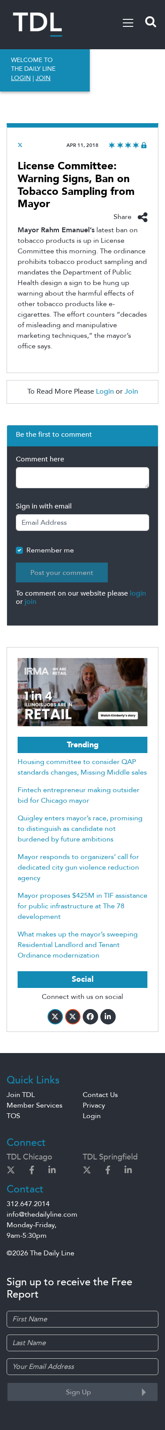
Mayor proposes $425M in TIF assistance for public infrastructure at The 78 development (82, 906)
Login (105, 391)
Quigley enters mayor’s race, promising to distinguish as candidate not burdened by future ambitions (80, 828)
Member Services (34, 1105)
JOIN (43, 78)
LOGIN (21, 78)
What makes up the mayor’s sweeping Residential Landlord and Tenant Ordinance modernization (78, 944)
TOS (13, 1116)
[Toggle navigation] (128, 23)
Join (131, 391)
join (31, 602)
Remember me (50, 550)
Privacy (94, 1105)
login (138, 593)
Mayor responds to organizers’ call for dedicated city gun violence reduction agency (78, 867)
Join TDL (21, 1095)
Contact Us (100, 1095)
